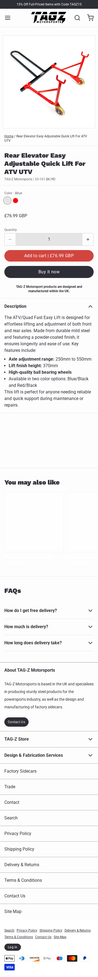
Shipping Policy (19, 849)
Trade (9, 786)
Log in (12, 947)
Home (8, 136)
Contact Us (16, 722)
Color (13, 193)
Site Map (13, 911)
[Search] (75, 18)
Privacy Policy (17, 833)
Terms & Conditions (23, 880)
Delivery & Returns (21, 864)
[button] (49, 256)
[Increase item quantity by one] (87, 239)
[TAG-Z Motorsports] (49, 18)
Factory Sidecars (20, 771)
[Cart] (88, 17)
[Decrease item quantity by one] (10, 239)
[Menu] (9, 17)
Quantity (10, 230)
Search (11, 818)
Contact (11, 802)
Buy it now (49, 271)
